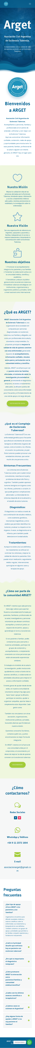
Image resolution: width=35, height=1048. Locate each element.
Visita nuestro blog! (17, 403)
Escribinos (17, 765)
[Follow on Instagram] (19, 817)
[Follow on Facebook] (15, 817)
